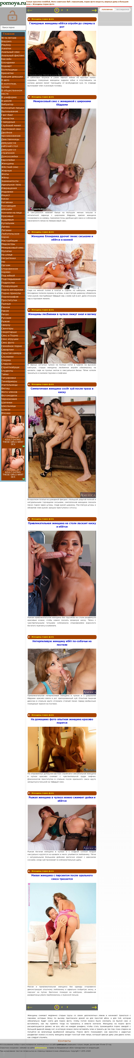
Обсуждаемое (122, 9)
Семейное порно (11, 346)
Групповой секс (11, 129)
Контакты (64, 1041)
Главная (8, 34)
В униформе (9, 97)
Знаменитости (9, 181)
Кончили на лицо (11, 213)
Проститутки (9, 300)
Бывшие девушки (12, 77)
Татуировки (8, 378)
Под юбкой (8, 276)
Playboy (6, 45)
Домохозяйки (9, 157)
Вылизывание (9, 112)
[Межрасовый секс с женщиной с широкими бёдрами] (61, 160)
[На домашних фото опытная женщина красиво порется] (61, 749)
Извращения (9, 188)
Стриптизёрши (10, 367)
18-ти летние (8, 38)
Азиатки (6, 49)
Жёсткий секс (9, 167)
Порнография (9, 297)
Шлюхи (5, 410)
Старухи (6, 364)
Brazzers (6, 41)
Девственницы (10, 139)
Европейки (8, 160)
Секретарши (9, 332)
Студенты (7, 371)
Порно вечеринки (12, 290)
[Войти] (12, 15)
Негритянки (8, 258)
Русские (6, 318)
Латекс (5, 227)
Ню (3, 262)
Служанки (7, 357)
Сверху (5, 325)
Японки (5, 413)
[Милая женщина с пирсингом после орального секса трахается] (61, 934)
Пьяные (6, 304)
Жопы (5, 174)
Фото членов (9, 392)
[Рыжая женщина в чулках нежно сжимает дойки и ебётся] (61, 827)
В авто (5, 80)
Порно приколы (11, 293)
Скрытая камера (11, 353)
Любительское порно (10, 235)
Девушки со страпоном (8, 151)
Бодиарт (6, 66)
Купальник (7, 223)
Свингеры (7, 329)
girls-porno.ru (41, 1048)
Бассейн (6, 59)
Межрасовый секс (12, 248)
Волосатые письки (12, 108)
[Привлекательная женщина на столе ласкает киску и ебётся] (61, 573)
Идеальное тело (11, 185)
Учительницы (9, 385)
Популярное (107, 9)
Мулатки (6, 251)
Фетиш (5, 389)
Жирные (6, 171)
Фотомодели (9, 396)
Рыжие (5, 322)
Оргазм (5, 265)
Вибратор (7, 104)
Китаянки (7, 202)
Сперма (6, 360)
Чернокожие (9, 399)
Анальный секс (10, 52)
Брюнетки (7, 73)
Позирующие (9, 286)
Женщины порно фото (42, 19)
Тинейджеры (9, 381)
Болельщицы (9, 70)
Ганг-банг (7, 115)
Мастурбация (9, 241)
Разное (5, 307)
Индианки (7, 192)
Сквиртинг (7, 350)
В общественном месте (11, 92)
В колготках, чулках (8, 85)
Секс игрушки (9, 339)
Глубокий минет (11, 126)
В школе (6, 101)
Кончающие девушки (8, 207)
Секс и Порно (9, 336)
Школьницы (8, 406)
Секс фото (7, 343)
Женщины (7, 164)
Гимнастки (7, 119)
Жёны (5, 178)
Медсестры (8, 244)
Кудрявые (7, 220)
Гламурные (8, 122)
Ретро (5, 314)
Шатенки (6, 403)
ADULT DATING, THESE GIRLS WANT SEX (13, 441)
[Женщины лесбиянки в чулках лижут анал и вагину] (61, 341)
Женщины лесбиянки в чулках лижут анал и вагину (62, 314)
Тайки (5, 374)
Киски (5, 199)
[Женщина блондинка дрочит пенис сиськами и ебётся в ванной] (61, 266)
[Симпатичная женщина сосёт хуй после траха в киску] (61, 447)
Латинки (6, 230)
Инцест (5, 195)
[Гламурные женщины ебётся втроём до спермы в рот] (61, 53)
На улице (6, 255)
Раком (5, 311)
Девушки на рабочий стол (9, 144)
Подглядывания (11, 279)
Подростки (8, 283)
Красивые (7, 216)
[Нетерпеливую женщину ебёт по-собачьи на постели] (61, 671)
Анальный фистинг (12, 56)
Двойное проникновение (11, 134)
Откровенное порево (9, 270)
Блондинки (8, 63)
